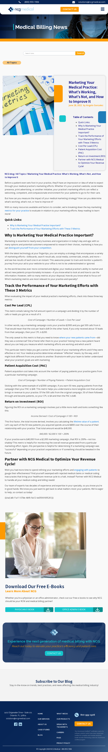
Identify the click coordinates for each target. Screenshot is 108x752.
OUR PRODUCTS (63, 719)
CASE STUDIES (44, 730)
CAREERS (60, 732)
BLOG (40, 735)
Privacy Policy (63, 743)
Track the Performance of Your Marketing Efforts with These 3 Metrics (91, 139)
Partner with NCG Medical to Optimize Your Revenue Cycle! (91, 163)
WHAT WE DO (62, 714)
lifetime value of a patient (86, 421)
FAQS (59, 738)
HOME (40, 714)
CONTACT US (70, 9)
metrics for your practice (17, 210)
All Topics (12, 62)
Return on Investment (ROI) (91, 156)
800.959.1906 (67, 749)
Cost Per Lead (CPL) (88, 145)
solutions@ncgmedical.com (18, 718)
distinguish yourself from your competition (30, 247)
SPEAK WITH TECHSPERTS (62, 725)
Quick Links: (84, 122)
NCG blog (9, 173)
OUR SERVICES (44, 719)
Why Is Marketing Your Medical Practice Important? (89, 129)
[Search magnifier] (83, 53)
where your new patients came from (77, 337)
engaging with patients (85, 469)
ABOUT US (42, 724)
